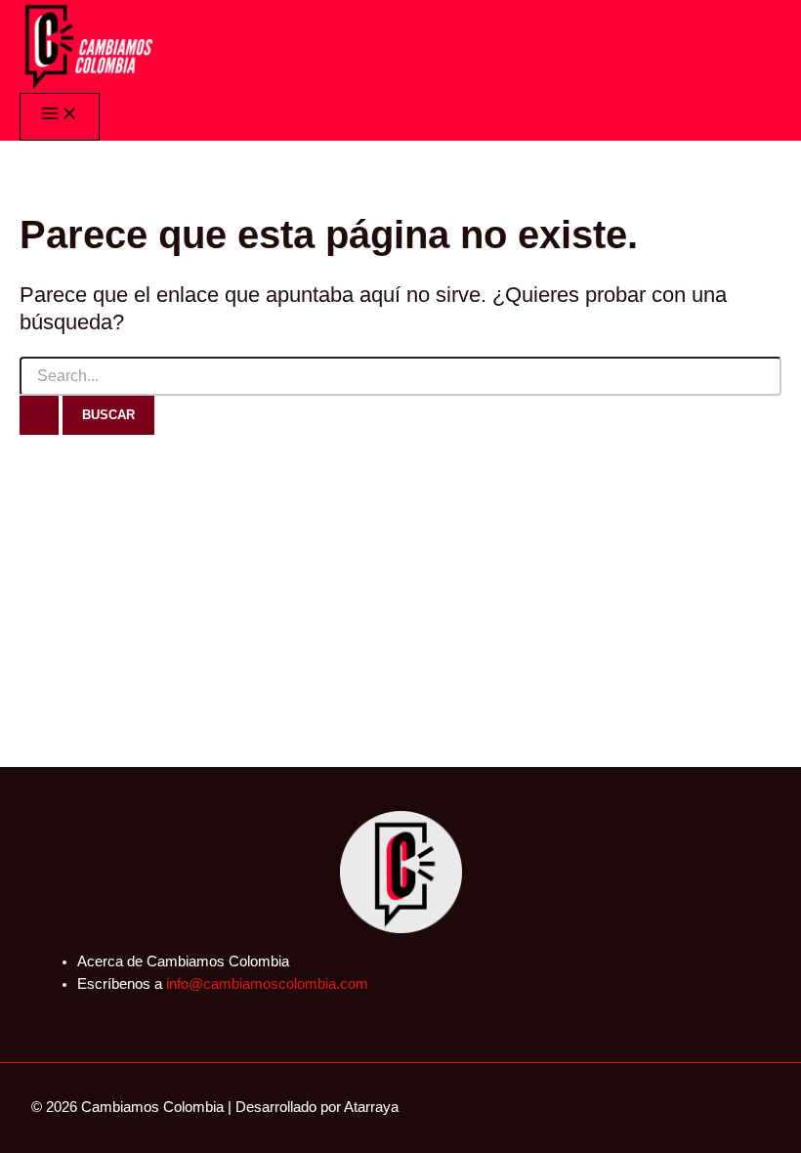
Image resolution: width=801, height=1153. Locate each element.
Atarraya (371, 1107)
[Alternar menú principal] (60, 116)
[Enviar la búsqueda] (39, 415)
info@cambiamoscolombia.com (267, 984)
